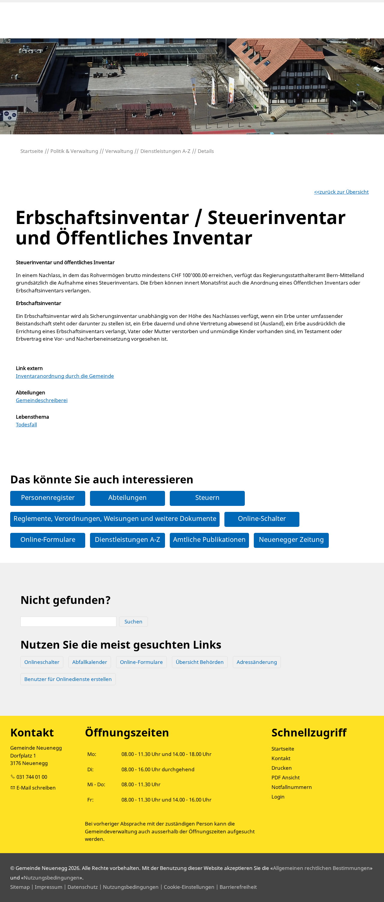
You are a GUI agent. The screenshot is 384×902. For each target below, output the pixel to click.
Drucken (282, 767)
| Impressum (46, 886)
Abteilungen (30, 392)
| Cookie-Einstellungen (186, 886)
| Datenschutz (80, 886)
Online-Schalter (262, 518)
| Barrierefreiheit (235, 886)
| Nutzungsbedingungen (128, 886)
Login (278, 796)
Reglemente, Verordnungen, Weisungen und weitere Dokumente (115, 518)
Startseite (283, 748)
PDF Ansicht (286, 777)
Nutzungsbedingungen (52, 877)
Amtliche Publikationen (209, 539)
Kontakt (281, 758)
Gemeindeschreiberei (42, 400)
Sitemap (20, 886)
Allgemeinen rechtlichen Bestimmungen (321, 868)
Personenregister (48, 497)
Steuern (207, 497)
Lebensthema (32, 416)
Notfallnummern (292, 787)
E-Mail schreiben (36, 787)
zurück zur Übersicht (344, 191)
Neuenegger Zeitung (291, 539)
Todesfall (26, 424)
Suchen (133, 621)
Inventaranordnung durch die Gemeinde (65, 375)
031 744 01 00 (31, 776)
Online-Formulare (47, 539)
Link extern (29, 368)
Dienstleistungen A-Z (127, 539)
